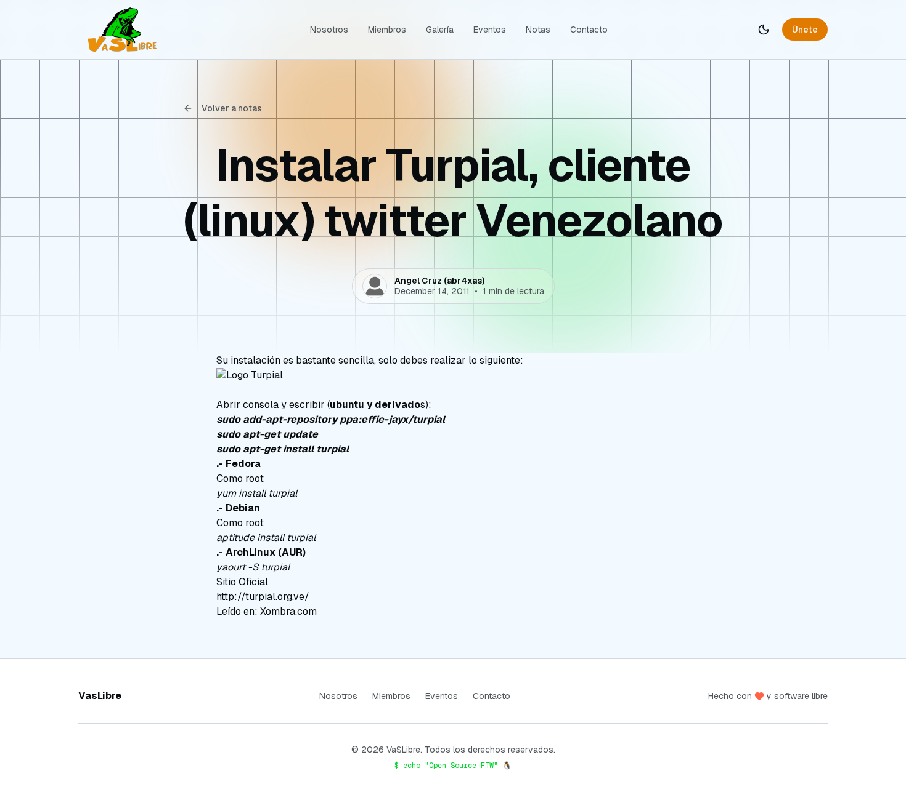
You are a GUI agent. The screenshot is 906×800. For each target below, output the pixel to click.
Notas (538, 29)
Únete (805, 29)
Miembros (387, 29)
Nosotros (329, 29)
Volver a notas (232, 108)
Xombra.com (288, 611)
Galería (440, 29)
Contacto (589, 29)
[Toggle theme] (764, 29)
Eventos (489, 29)
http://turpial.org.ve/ (262, 596)
